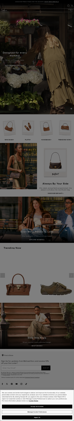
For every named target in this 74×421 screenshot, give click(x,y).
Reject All (37, 417)
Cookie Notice (33, 401)
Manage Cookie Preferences (37, 412)
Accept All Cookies (37, 406)
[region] (37, 405)
